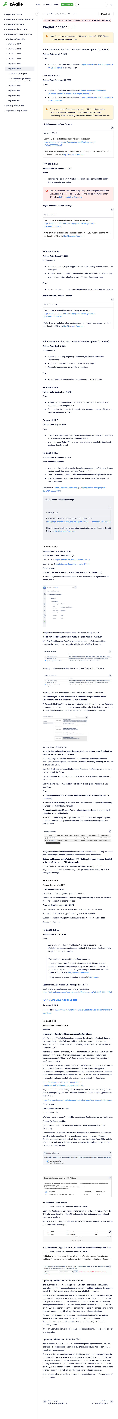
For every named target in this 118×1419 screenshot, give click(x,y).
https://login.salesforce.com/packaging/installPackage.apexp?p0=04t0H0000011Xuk (81, 522)
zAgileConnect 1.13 (14, 64)
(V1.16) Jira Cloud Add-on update (60, 1000)
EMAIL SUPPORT (67, 4)
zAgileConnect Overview (14, 14)
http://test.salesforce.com (73, 154)
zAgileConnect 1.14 (14, 59)
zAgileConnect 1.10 (14, 86)
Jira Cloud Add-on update (19, 74)
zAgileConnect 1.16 (14, 49)
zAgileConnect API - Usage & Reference (19, 34)
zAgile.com (93, 977)
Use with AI (106, 14)
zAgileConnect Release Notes (15, 39)
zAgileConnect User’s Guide (15, 24)
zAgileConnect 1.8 (14, 96)
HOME (38, 4)
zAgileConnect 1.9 (14, 91)
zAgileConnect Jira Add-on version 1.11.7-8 (72, 560)
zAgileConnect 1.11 (14, 69)
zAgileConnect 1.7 (14, 101)
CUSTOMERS (47, 4)
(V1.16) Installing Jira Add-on (71, 197)
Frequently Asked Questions (15, 106)
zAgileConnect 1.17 (14, 44)
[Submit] (78, 4)
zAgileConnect (53, 14)
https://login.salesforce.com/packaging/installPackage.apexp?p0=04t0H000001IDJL (77, 992)
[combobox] (91, 4)
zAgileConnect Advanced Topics (16, 29)
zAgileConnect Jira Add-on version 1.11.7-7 (73, 564)
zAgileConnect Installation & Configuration (19, 19)
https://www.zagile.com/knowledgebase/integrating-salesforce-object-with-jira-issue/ (77, 1100)
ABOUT (56, 4)
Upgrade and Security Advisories (16, 110)
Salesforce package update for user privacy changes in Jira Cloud (22, 80)
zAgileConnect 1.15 (14, 54)
